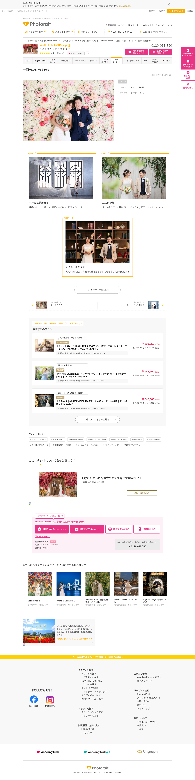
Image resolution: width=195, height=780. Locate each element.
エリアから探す (89, 673)
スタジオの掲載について (149, 698)
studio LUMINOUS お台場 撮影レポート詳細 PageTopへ (100, 657)
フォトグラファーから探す (94, 691)
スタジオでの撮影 (39, 439)
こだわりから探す (90, 677)
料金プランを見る (188, 77)
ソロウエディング (111, 445)
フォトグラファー (132, 61)
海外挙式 (162, 11)
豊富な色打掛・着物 (97, 439)
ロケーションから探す (92, 712)
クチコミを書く (77, 53)
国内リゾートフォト (90, 32)
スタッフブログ (155, 60)
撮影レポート (116, 60)
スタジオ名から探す (91, 695)
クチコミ (93, 61)
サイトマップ (143, 708)
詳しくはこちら (125, 6)
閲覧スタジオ (88, 729)
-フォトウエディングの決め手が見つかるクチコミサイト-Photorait (37, 23)
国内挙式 (152, 11)
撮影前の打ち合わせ (40, 445)
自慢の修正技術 (76, 439)
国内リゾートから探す (92, 699)
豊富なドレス (58, 439)
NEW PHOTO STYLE (121, 32)
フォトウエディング (176, 11)
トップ (27, 61)
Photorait (97, 768)
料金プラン (66, 61)
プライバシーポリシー (147, 722)
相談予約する (188, 54)
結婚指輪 (190, 11)
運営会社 (141, 705)
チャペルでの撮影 (119, 439)
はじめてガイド (165, 25)
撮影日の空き (188, 66)
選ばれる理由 (40, 61)
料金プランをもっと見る (97, 419)
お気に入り (87, 732)
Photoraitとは (143, 694)
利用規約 (141, 725)
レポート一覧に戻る (100, 289)
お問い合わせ (143, 701)
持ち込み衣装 (154, 439)
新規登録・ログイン (117, 25)
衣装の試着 (137, 439)
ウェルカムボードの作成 (87, 445)
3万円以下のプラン (133, 445)
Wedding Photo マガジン (155, 32)
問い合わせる (41, 536)
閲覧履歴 (149, 25)
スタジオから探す (90, 715)
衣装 (145, 61)
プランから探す (89, 684)
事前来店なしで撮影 (63, 445)
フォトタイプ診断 (90, 688)
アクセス (166, 61)
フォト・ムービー (53, 61)
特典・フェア (80, 61)
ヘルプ (140, 729)
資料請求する (188, 88)
